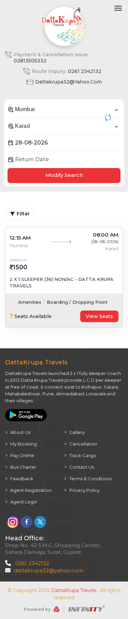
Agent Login (23, 501)
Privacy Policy (84, 490)
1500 (20, 267)
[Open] (116, 110)
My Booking (23, 444)
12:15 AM (20, 238)
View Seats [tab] (99, 316)
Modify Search (64, 175)
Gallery (76, 432)
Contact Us (81, 467)
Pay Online (21, 455)
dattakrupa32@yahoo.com (68, 82)
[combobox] (64, 109)
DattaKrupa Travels (73, 590)
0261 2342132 (84, 71)
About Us (19, 432)
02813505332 (30, 61)
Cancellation (82, 444)
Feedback (21, 478)
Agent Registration (30, 490)
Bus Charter (23, 467)
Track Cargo (82, 455)
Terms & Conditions (90, 478)
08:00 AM (105, 234)
